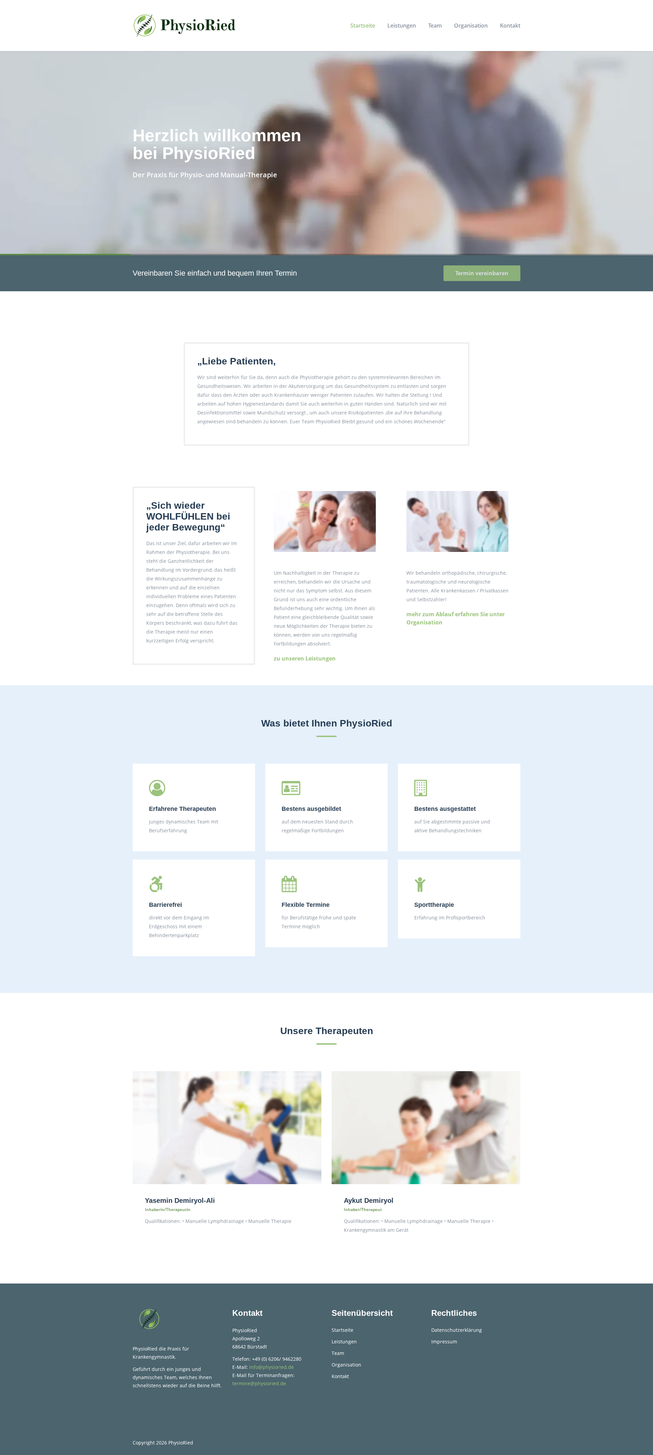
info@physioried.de (271, 1367)
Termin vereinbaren (481, 273)
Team (435, 25)
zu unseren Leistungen (305, 658)
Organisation (471, 25)
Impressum (444, 1341)
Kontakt (510, 25)
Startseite (362, 25)
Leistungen (401, 25)
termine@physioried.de (259, 1383)
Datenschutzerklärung (456, 1330)
